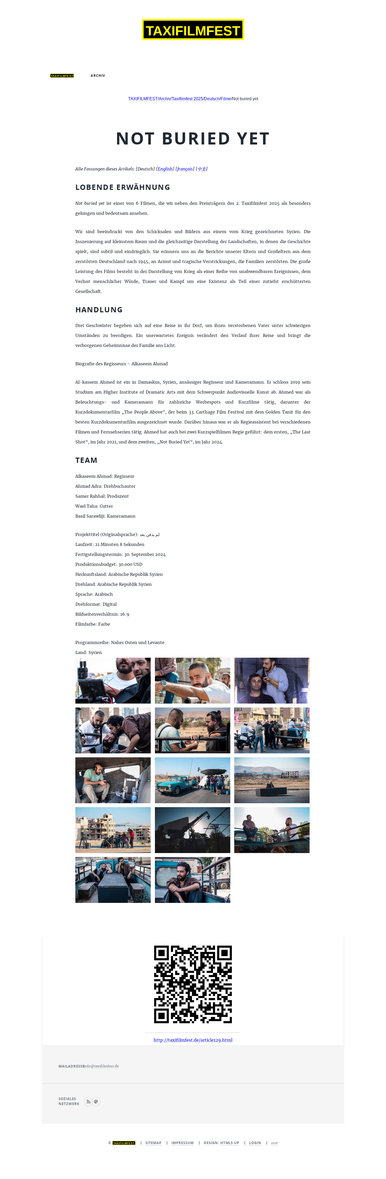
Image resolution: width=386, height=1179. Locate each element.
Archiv (98, 75)
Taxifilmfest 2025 (187, 99)
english (165, 75)
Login (255, 1142)
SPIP (274, 1143)
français (200, 75)
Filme (226, 99)
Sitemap (153, 1142)
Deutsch (131, 75)
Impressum (182, 1142)
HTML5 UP (229, 1142)
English (165, 169)
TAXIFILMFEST (143, 99)
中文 (230, 75)
